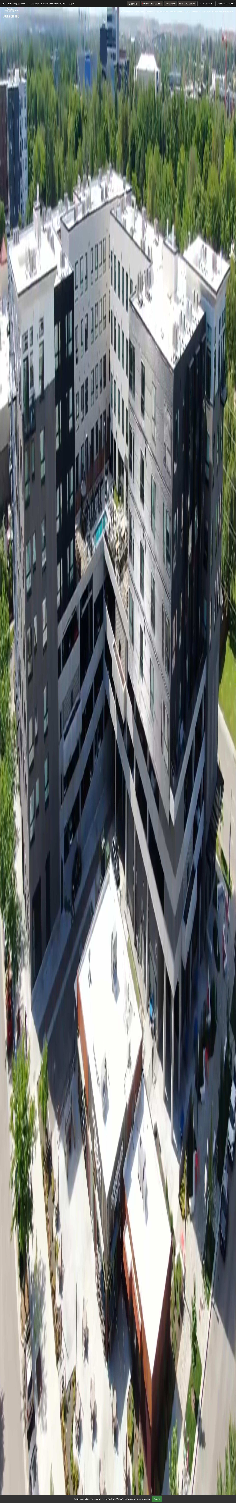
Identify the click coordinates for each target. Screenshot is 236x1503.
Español (134, 4)
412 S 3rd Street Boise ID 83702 (53, 4)
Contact (206, 11)
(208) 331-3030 (19, 4)
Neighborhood (177, 11)
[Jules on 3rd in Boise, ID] (11, 12)
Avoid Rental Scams (152, 4)
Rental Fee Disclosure (222, 11)
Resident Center (206, 4)
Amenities (139, 11)
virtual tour (161, 11)
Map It (71, 4)
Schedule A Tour (187, 4)
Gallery (149, 11)
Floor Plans (127, 11)
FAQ (188, 11)
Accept (157, 1499)
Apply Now (170, 4)
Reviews (196, 11)
